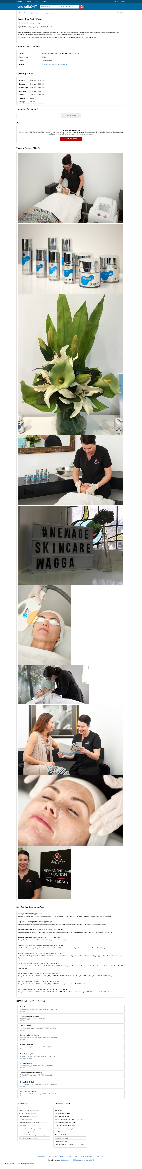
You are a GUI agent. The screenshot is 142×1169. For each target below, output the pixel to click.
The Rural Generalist (61, 1141)
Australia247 (26, 7)
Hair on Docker (25, 1026)
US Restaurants (78, 1160)
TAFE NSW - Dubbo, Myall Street (65, 1125)
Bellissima (23, 1007)
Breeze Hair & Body (27, 1082)
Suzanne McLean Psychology (32, 1135)
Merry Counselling (28, 1138)
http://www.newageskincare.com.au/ (54, 64)
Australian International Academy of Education (69, 1119)
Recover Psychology (29, 1110)
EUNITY (25, 1119)
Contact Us (45, 1)
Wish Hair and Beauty (28, 1091)
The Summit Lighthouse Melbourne (33, 1122)
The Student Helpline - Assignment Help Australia (70, 1144)
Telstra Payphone (28, 1113)
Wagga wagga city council (36, 13)
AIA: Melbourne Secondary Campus (65, 1122)
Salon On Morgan (26, 1044)
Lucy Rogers (27, 1125)
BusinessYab (65, 1160)
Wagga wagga (48, 13)
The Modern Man (28, 1116)
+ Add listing (52, 1156)
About (36, 1)
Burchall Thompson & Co (62, 1138)
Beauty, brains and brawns (29, 1035)
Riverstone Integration (29, 1132)
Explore (29, 1)
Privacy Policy (72, 1156)
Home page (19, 1)
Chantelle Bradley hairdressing (31, 1072)
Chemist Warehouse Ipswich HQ (64, 1113)
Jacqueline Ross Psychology (31, 1129)
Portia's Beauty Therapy (29, 1054)
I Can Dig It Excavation (62, 1132)
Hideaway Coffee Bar (61, 1135)
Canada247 (90, 1160)
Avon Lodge (58, 1110)
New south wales (23, 13)
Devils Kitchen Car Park (62, 1116)
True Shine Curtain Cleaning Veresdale (66, 1129)
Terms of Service (86, 1156)
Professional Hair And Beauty (30, 1016)
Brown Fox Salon (26, 1063)
